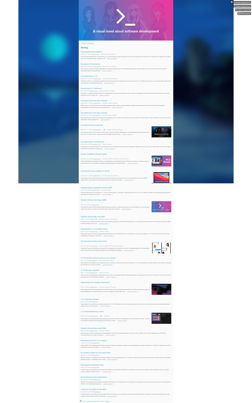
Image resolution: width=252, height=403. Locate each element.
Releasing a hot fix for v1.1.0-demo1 (94, 340)
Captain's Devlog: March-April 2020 (93, 328)
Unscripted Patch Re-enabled (91, 52)
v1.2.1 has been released (90, 299)
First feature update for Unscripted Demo (96, 353)
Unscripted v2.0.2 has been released (94, 113)
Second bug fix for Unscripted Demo (94, 377)
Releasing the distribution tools (92, 365)
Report (102, 401)
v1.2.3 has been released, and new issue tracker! (98, 258)
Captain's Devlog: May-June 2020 (93, 217)
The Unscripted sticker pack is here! (94, 241)
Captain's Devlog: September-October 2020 (96, 188)
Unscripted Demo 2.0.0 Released (92, 142)
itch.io (83, 401)
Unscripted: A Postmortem (90, 64)
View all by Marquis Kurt (93, 401)
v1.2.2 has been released (90, 270)
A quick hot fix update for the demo (93, 389)
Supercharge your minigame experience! (95, 282)
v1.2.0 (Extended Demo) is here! (92, 311)
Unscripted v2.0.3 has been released (94, 101)
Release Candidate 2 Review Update (94, 154)
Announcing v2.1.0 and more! (91, 88)
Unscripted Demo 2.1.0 (89, 76)
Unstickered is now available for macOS (95, 171)
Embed (107, 401)
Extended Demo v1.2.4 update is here (94, 229)
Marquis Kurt (95, 54)
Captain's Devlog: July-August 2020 (93, 200)
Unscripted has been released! (92, 125)
